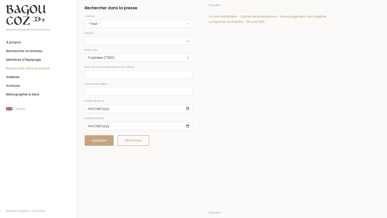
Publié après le (94, 101)
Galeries (13, 77)
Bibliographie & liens (22, 94)
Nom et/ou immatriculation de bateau (109, 67)
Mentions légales (17, 211)
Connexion (38, 211)
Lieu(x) (89, 33)
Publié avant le (94, 118)
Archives (13, 85)
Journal (90, 16)
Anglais (20, 108)
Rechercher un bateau (24, 51)
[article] (294, 18)
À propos (13, 42)
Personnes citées (96, 84)
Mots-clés (91, 50)
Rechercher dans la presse (27, 68)
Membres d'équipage (23, 59)
